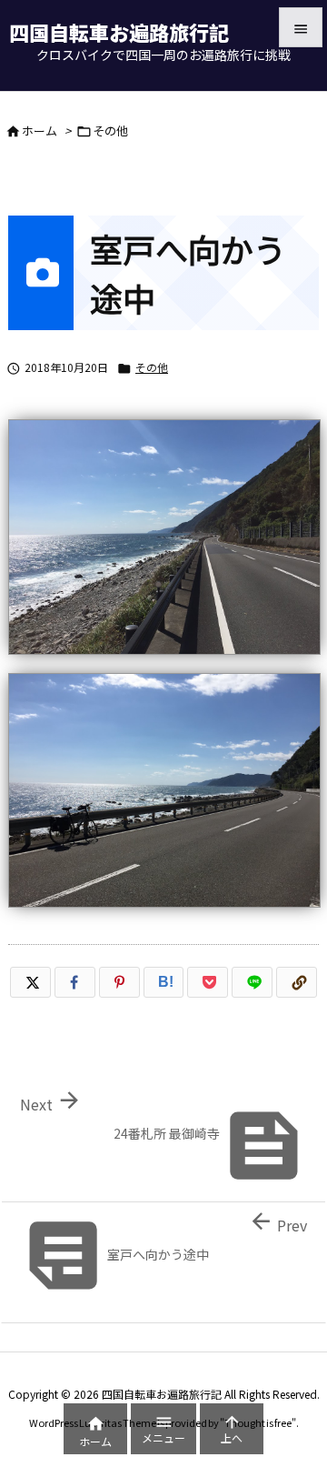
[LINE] (252, 982)
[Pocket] (207, 982)
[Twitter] (30, 982)
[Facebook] (74, 982)
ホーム (39, 130)
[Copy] (296, 982)
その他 (110, 130)
